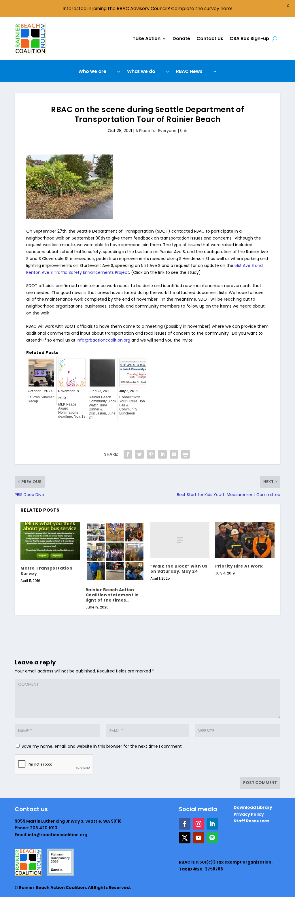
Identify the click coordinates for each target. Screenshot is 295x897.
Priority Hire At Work (239, 566)
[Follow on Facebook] (184, 824)
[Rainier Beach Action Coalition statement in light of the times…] (115, 551)
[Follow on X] (184, 837)
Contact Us (209, 38)
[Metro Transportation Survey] (50, 541)
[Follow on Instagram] (198, 824)
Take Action (146, 38)
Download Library (253, 807)
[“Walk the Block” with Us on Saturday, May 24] (179, 539)
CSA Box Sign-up (249, 38)
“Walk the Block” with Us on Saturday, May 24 (178, 568)
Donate (181, 38)
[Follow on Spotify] (212, 837)
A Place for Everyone (156, 130)
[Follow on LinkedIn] (212, 824)
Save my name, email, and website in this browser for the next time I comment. (102, 746)
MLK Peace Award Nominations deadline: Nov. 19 (72, 410)
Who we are (92, 72)
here (225, 8)
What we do (141, 72)
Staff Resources (251, 821)
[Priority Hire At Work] (244, 539)
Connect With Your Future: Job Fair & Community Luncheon (132, 405)
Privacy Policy (249, 814)
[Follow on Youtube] (198, 837)
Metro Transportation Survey (46, 570)
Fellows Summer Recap (41, 399)
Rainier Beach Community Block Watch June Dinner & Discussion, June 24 (102, 407)
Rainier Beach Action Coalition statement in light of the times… (112, 595)
